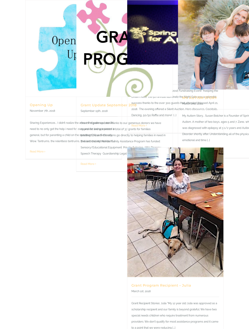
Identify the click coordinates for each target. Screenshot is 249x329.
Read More (37, 151)
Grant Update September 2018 (109, 105)
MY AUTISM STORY (199, 98)
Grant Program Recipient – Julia (161, 285)
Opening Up (41, 105)
